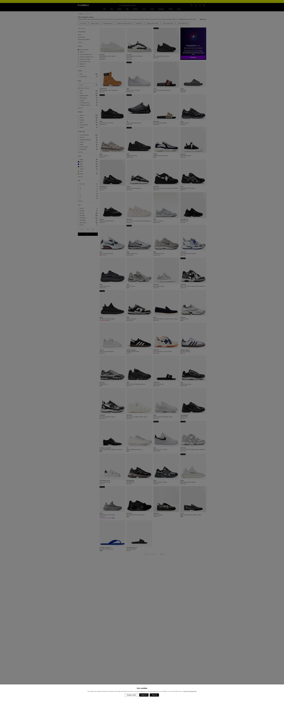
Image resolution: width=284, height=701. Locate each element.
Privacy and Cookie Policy (190, 691)
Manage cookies (131, 695)
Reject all (143, 695)
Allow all (154, 695)
